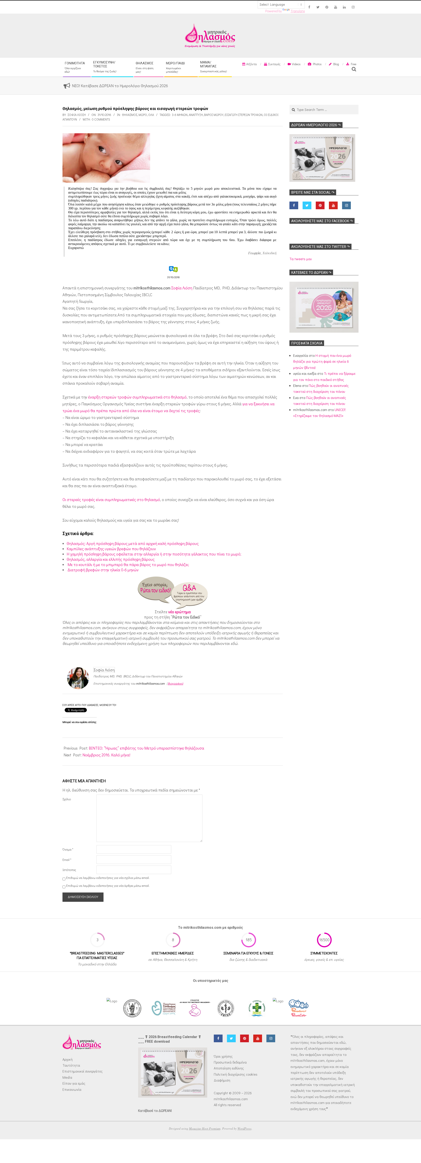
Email (66, 860)
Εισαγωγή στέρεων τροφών (243, 115)
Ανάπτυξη (196, 115)
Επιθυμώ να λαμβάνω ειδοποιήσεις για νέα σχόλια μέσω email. (108, 878)
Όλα (151, 115)
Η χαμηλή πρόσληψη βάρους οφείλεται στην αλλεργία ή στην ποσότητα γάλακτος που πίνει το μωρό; (154, 554)
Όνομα (67, 849)
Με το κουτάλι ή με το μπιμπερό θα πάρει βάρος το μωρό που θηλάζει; (128, 564)
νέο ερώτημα (179, 611)
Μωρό (143, 115)
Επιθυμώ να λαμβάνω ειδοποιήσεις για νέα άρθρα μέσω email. (108, 886)
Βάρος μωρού (213, 115)
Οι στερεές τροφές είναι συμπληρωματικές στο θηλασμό (111, 499)
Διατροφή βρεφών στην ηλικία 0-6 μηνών (103, 569)
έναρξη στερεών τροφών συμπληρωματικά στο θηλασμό (137, 397)
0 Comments (101, 119)
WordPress (244, 1128)
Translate (298, 11)
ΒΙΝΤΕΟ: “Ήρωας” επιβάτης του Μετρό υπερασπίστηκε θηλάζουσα (146, 748)
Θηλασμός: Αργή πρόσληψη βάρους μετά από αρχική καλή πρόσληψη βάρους (133, 543)
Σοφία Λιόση (181, 287)
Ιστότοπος (69, 870)
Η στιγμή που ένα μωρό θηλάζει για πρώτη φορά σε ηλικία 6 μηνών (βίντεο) (322, 361)
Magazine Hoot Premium (204, 1128)
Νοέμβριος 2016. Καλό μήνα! (106, 754)
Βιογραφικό (175, 683)
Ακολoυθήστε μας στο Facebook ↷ (322, 221)
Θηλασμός (129, 115)
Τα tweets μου (300, 258)
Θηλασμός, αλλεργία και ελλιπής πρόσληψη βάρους (111, 559)
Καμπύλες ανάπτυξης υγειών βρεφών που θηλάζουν (111, 548)
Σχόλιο (66, 799)
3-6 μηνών (179, 115)
